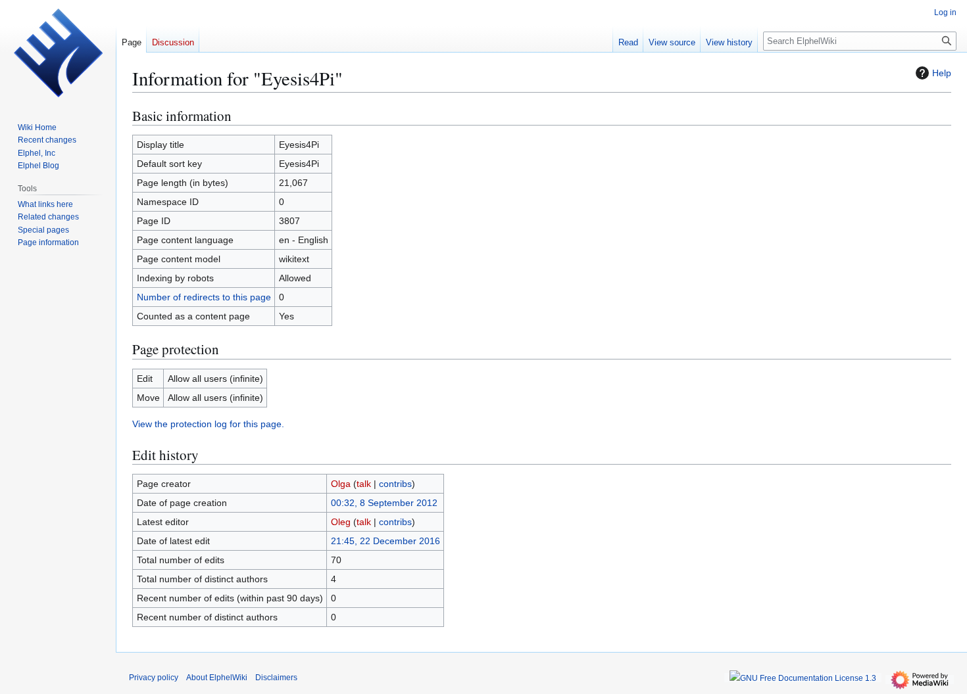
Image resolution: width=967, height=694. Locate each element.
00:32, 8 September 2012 (384, 502)
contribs (395, 483)
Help (941, 73)
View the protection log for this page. (208, 424)
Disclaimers (276, 677)
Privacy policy (153, 677)
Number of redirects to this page (204, 297)
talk (364, 483)
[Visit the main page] (58, 52)
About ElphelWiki (216, 677)
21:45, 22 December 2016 (385, 541)
